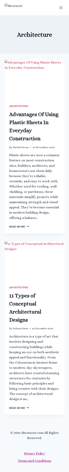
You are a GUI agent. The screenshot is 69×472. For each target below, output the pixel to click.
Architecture (18, 106)
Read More (19, 226)
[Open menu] (60, 8)
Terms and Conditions (34, 461)
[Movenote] (22, 7)
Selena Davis (20, 328)
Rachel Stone (21, 147)
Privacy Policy (34, 453)
